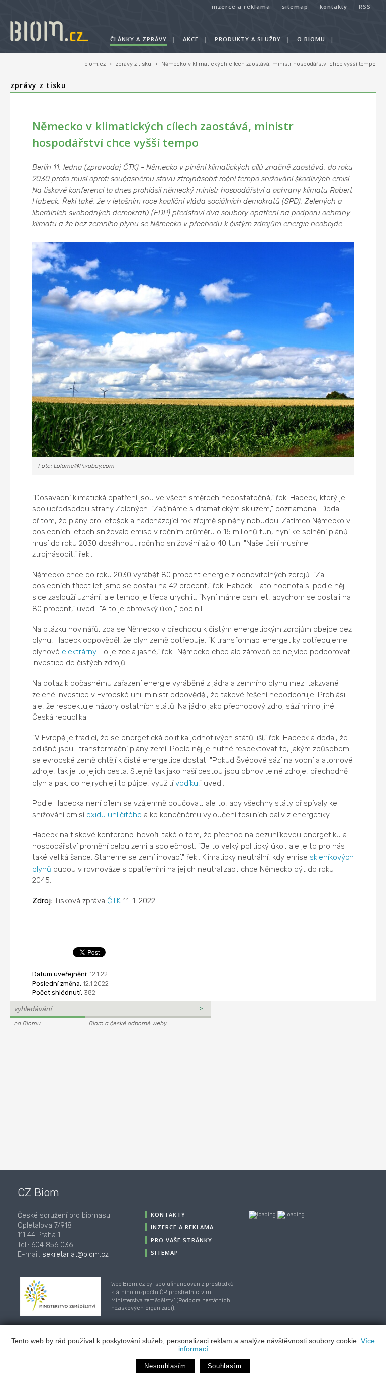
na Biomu (27, 1023)
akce (191, 39)
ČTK (114, 900)
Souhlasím (225, 1366)
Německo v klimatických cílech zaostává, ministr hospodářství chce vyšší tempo (268, 64)
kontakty (333, 6)
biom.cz (95, 64)
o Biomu (311, 39)
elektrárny (79, 651)
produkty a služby (248, 39)
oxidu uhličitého (114, 814)
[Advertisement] (73, 1097)
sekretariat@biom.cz (75, 1254)
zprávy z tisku (133, 64)
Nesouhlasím (165, 1366)
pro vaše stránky (181, 1240)
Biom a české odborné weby (128, 1023)
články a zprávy (138, 39)
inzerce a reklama (241, 6)
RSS (365, 6)
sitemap (295, 6)
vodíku (186, 783)
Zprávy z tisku (38, 85)
